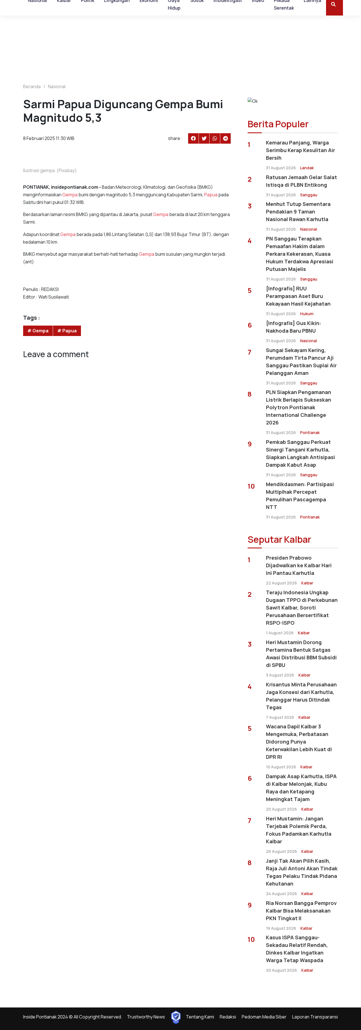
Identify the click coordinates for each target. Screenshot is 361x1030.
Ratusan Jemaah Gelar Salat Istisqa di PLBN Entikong (301, 181)
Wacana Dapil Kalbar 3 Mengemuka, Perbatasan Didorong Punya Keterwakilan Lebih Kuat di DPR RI (299, 741)
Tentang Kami (200, 1017)
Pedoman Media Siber (264, 1017)
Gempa (70, 195)
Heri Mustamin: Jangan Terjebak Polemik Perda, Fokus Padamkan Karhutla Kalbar (298, 830)
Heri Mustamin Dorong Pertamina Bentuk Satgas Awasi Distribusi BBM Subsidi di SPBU (301, 653)
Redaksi (228, 1017)
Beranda (32, 86)
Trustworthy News (146, 1017)
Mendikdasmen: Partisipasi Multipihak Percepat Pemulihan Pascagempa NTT (300, 495)
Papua (210, 195)
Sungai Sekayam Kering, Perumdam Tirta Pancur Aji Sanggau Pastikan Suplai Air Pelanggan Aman (301, 361)
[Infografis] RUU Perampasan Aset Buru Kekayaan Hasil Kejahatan (298, 296)
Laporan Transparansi (315, 1017)
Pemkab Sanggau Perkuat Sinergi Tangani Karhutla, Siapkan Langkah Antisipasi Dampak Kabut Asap (300, 453)
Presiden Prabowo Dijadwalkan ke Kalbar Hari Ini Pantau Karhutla (299, 565)
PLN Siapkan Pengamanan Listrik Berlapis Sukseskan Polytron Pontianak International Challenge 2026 (298, 407)
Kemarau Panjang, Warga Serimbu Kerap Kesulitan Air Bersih (300, 150)
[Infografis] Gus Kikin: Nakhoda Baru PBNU (293, 327)
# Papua (67, 331)
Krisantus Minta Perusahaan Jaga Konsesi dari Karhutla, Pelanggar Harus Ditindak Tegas (301, 696)
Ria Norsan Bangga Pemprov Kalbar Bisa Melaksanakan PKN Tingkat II (301, 911)
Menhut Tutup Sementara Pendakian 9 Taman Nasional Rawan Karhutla (298, 212)
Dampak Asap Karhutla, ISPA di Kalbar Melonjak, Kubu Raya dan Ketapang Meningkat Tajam (301, 787)
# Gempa (38, 331)
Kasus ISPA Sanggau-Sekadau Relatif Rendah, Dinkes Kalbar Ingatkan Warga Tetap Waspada (297, 949)
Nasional (56, 86)
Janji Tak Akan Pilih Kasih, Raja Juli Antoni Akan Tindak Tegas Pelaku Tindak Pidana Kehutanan (302, 872)
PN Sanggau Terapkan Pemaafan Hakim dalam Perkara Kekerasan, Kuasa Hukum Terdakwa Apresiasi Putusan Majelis (299, 253)
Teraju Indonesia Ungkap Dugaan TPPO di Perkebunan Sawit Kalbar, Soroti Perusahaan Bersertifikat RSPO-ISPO (302, 607)
